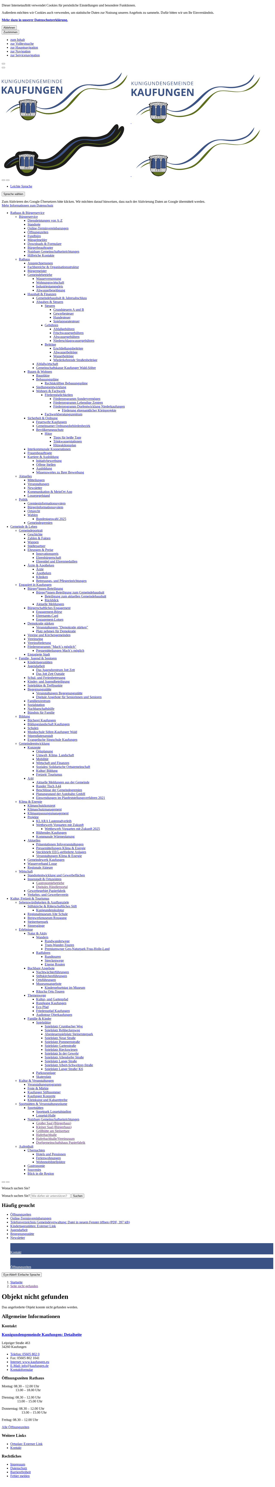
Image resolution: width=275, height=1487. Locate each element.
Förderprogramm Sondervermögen (76, 399)
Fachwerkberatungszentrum (63, 414)
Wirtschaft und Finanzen (52, 763)
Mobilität (42, 759)
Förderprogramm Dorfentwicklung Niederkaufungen (89, 406)
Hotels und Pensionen (51, 1154)
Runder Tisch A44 (48, 786)
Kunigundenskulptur (50, 910)
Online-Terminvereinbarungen (48, 228)
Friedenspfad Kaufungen (53, 1011)
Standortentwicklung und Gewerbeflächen (56, 875)
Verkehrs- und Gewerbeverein (48, 894)
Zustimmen (10, 32)
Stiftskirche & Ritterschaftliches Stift (52, 906)
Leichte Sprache (21, 186)
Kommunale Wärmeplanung (55, 836)
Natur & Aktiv (37, 933)
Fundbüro (34, 236)
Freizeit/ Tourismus (49, 774)
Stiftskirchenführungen (51, 976)
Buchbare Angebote (41, 968)
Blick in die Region (41, 1173)
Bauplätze (43, 375)
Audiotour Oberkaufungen (54, 1015)
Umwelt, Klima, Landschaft (55, 755)
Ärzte (40, 569)
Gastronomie (36, 1166)
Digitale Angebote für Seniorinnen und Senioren (69, 697)
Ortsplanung (44, 751)
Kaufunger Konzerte (41, 1096)
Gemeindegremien (40, 523)
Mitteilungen (36, 480)
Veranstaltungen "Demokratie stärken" (62, 627)
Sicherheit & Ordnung (43, 418)
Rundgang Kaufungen (51, 1003)
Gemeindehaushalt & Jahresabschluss (61, 298)
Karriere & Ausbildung (43, 457)
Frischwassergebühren (68, 333)
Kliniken (42, 577)
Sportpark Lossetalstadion (53, 1111)
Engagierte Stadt (39, 654)
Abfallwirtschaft (47, 364)
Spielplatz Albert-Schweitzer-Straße (69, 1065)
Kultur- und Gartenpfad (52, 999)
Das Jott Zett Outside (50, 674)
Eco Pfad (42, 1007)
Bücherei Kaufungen (42, 720)
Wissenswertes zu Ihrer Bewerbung (60, 472)
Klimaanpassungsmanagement (48, 813)
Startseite (16, 1282)
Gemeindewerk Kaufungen (46, 860)
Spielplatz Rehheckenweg (62, 1030)
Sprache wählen (13, 194)
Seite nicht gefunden (24, 1286)
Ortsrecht (34, 511)
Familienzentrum (39, 701)
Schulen (33, 728)
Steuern (50, 306)
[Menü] (7, 180)
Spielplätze (43, 1022)
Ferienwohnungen (48, 1158)
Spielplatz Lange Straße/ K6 (64, 1069)
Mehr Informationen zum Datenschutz (27, 205)
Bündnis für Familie (41, 712)
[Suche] (3, 180)
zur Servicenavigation (25, 55)
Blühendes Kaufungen (51, 832)
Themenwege (37, 995)
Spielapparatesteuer (66, 321)
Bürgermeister (37, 271)
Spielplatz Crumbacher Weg (64, 1026)
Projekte (33, 817)
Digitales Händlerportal (52, 887)
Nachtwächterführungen (52, 972)
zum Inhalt (17, 40)
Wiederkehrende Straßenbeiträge (75, 360)
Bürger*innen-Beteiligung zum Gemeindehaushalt (70, 592)
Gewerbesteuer (63, 313)
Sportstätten (35, 1107)
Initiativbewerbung (49, 461)
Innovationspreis (47, 553)
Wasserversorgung (48, 278)
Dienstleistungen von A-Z (45, 220)
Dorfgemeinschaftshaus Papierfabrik (60, 1142)
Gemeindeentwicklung (34, 743)
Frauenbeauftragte (40, 453)
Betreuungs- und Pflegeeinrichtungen (61, 581)
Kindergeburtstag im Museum (65, 987)
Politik (23, 499)
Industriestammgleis (49, 286)
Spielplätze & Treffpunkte (45, 685)
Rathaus (24, 259)
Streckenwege (54, 960)
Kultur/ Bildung (47, 770)
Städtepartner (36, 546)
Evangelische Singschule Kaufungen (52, 739)
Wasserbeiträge (63, 356)
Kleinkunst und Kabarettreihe (47, 1100)
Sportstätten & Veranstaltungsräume (43, 1104)
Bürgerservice (28, 216)
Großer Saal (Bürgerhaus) (53, 1123)
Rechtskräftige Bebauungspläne (66, 383)
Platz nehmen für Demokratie (56, 631)
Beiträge (50, 344)
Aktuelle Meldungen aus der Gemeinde (62, 782)
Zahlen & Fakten (39, 538)
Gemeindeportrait (31, 530)
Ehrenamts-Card (47, 615)
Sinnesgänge (36, 925)
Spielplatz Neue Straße (60, 1038)
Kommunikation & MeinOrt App (50, 492)
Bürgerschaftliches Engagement (49, 608)
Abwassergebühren (66, 337)
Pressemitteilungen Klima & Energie (61, 848)
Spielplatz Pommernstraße (62, 1042)
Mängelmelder (37, 240)
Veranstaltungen (38, 484)
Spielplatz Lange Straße (61, 1061)
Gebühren (51, 325)
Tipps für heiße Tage (67, 437)
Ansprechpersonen (40, 263)
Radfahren (43, 953)
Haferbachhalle (46, 1135)
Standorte (34, 224)
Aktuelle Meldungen (50, 604)
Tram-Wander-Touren (59, 945)
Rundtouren (53, 956)
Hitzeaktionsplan (64, 445)
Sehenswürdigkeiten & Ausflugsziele (44, 902)
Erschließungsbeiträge (68, 348)
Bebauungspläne (47, 379)
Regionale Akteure (40, 867)
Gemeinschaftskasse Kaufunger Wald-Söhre (66, 368)
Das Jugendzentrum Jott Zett (55, 670)
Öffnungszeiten (38, 232)
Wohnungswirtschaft (50, 282)
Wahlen (33, 515)
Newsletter (35, 488)
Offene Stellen (46, 464)
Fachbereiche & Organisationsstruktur (53, 267)
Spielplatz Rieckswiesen (61, 1049)
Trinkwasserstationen (67, 441)
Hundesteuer (61, 317)
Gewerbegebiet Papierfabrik (47, 891)
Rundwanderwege (57, 941)
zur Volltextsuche (22, 43)
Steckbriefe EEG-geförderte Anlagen (61, 852)
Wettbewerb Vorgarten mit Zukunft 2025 (72, 829)
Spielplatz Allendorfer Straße (64, 1057)
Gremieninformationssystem (47, 503)
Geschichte (35, 534)
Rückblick (52, 600)
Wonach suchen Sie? (16, 1196)
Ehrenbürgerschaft (48, 557)
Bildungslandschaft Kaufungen (49, 724)
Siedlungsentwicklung (51, 387)
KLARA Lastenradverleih (54, 821)
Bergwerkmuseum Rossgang (47, 918)
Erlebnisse (26, 929)
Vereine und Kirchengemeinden (49, 635)
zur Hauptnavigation (24, 47)
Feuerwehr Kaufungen (51, 422)
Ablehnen (9, 27)
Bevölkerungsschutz (50, 430)
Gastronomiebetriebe (50, 883)
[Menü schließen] (3, 63)
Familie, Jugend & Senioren (38, 658)
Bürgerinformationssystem (45, 507)
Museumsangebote (48, 984)
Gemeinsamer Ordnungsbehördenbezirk (63, 426)
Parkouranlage (46, 1073)
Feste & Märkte (38, 1088)
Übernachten (36, 1150)
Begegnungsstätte (39, 689)
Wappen (33, 542)
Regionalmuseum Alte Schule (48, 914)
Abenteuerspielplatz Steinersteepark (69, 1034)
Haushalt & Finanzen (42, 294)
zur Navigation (20, 51)
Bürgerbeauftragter (40, 247)
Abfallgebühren (64, 329)
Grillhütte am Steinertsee (52, 1131)
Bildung (24, 716)
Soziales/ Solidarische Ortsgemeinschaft (63, 767)
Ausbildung (44, 468)
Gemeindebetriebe (40, 275)
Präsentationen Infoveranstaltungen (60, 844)
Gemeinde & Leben (23, 526)
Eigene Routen (55, 964)
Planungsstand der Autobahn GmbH (60, 794)
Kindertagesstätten (40, 662)
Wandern (42, 937)
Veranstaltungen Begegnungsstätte (59, 693)
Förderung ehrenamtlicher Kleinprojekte (89, 410)
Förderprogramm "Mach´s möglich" (52, 646)
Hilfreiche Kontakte (41, 255)
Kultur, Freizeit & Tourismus (29, 898)
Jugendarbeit (36, 666)
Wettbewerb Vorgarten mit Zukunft (60, 825)
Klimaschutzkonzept (41, 805)
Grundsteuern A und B (68, 309)
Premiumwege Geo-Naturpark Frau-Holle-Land (77, 949)
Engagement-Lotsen (49, 619)
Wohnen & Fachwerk (50, 391)
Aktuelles (25, 476)
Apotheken (43, 573)
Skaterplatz (43, 1077)
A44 (31, 778)
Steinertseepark (38, 922)
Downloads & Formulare (44, 244)
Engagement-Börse (49, 612)
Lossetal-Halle (46, 1115)
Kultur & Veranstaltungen (36, 1080)
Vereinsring (35, 639)
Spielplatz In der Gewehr (62, 1053)
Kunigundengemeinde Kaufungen (42, 1334)
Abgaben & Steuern (49, 302)
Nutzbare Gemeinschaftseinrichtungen (53, 251)
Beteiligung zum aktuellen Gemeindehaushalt (75, 596)
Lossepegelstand (39, 495)
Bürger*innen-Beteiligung (45, 588)
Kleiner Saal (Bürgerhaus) (54, 1127)
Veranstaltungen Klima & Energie (59, 856)
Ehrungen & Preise (40, 550)
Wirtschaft (26, 871)
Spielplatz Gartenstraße (60, 1046)
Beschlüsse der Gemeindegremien (59, 790)
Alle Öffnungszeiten (15, 1427)
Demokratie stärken (41, 623)
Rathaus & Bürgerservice (27, 213)
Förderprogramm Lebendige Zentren (78, 402)
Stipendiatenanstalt (40, 736)
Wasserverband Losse (42, 863)
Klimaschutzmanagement (45, 809)
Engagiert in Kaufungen (35, 584)
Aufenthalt (26, 1146)
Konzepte (34, 747)
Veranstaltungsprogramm (44, 1084)
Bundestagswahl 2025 (51, 519)
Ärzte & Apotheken (41, 565)
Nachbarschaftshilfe (41, 708)
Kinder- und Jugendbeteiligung (49, 681)
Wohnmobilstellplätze (50, 1162)
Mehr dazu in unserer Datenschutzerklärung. (35, 20)
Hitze (48, 433)
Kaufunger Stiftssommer (44, 1092)
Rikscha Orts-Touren (50, 991)
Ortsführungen (46, 980)
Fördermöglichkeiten (59, 395)
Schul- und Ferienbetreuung (46, 677)
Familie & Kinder (39, 1018)
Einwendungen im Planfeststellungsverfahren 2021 (70, 798)
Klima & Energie (30, 801)
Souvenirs (34, 1169)
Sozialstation (36, 705)
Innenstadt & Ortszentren (44, 879)
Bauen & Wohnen (40, 371)
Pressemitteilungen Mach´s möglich (60, 650)
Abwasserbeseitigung (50, 290)
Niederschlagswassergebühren (73, 340)
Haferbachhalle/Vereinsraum (55, 1138)
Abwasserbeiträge (65, 352)
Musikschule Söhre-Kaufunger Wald (52, 732)
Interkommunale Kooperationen (49, 449)
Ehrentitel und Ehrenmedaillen (56, 561)
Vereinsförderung (39, 643)
